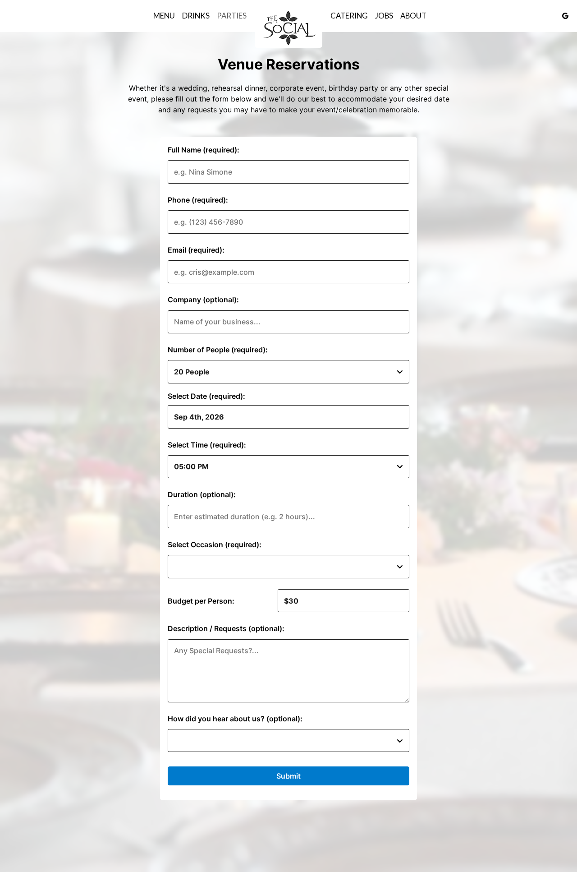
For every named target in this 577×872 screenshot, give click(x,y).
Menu (164, 15)
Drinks (196, 15)
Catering (349, 15)
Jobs (384, 15)
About (413, 15)
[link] (288, 27)
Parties (232, 15)
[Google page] (565, 16)
